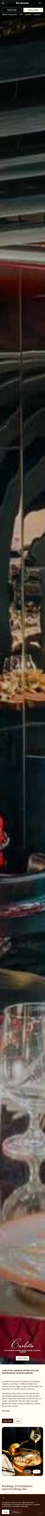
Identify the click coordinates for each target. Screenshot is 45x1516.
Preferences (16, 1512)
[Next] (37, 1472)
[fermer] (3, 1497)
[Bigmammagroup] (22, 3)
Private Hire (12, 10)
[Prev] (27, 1472)
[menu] (3, 3)
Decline (40, 1513)
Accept (5, 1512)
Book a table (33, 10)
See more (6, 1410)
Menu (18, 1421)
